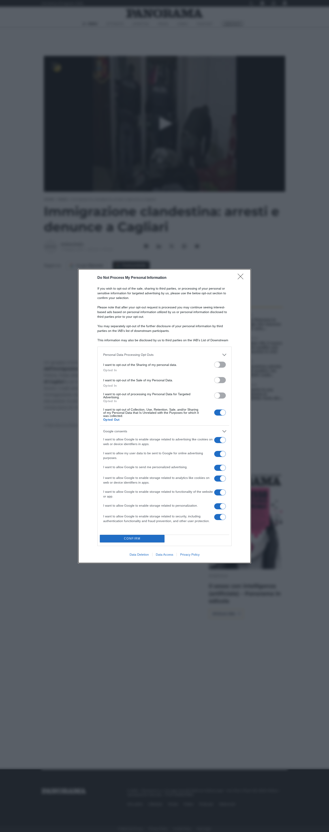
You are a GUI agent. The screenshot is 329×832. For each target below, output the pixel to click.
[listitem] (164, 354)
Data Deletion (139, 554)
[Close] (242, 278)
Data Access (164, 554)
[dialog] (164, 416)
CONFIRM (132, 538)
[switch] (220, 365)
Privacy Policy (190, 554)
